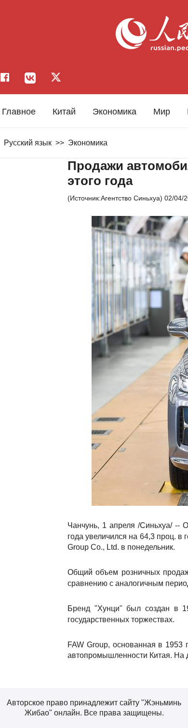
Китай (64, 111)
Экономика (114, 111)
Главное (19, 111)
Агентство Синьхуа (130, 198)
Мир (161, 111)
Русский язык (28, 143)
